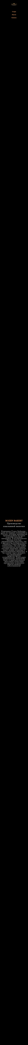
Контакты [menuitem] (14, 17)
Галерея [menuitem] (14, 11)
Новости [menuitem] (14, 14)
